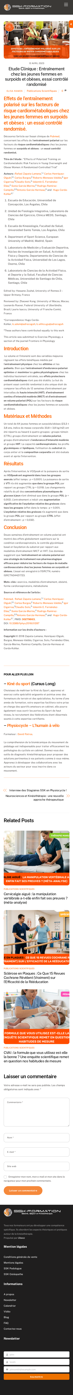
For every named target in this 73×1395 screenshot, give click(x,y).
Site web (11, 1166)
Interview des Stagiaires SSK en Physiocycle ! (37, 790)
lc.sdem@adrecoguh (23, 324)
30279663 (28, 619)
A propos (9, 1294)
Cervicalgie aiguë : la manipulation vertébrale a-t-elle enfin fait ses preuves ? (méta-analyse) (36, 898)
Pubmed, (9, 598)
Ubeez (21, 1238)
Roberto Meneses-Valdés (47, 177)
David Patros (25, 734)
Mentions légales (13, 1262)
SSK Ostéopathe (13, 1274)
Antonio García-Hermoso (31, 189)
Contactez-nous (13, 1328)
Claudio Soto (22, 181)
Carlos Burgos (23, 177)
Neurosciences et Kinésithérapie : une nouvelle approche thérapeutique (35, 797)
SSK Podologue (13, 1268)
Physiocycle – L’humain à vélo (33, 725)
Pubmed (54, 136)
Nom (10, 1137)
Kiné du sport (18, 683)
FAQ (6, 1322)
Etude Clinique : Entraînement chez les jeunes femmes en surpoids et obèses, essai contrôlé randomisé (36, 76)
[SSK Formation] (27, 7)
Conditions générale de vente (20, 1256)
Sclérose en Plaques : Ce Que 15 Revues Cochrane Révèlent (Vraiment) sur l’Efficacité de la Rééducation (34, 977)
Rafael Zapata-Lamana (28, 173)
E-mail (11, 1152)
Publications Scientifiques (42, 90)
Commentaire (15, 1102)
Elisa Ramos (15, 91)
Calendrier (10, 1305)
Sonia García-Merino (23, 185)
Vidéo (7, 1311)
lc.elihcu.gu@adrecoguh (49, 324)
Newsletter (10, 1300)
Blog (6, 1317)
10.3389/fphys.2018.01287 (24, 623)
